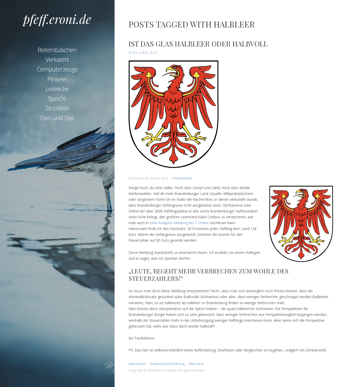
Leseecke (57, 89)
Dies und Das (57, 118)
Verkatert (57, 59)
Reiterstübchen (57, 50)
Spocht (57, 98)
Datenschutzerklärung (167, 363)
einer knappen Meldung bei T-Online (179, 222)
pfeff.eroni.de (57, 19)
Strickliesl (57, 108)
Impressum (137, 363)
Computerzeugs (57, 69)
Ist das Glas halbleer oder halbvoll (198, 43)
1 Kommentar (181, 178)
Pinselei (57, 79)
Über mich (196, 363)
